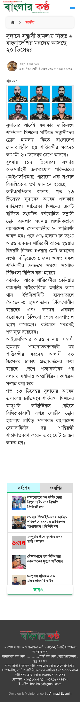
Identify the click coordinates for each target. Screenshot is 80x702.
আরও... (40, 589)
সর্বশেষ (24, 488)
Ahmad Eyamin (60, 694)
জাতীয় (29, 22)
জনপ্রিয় (56, 488)
